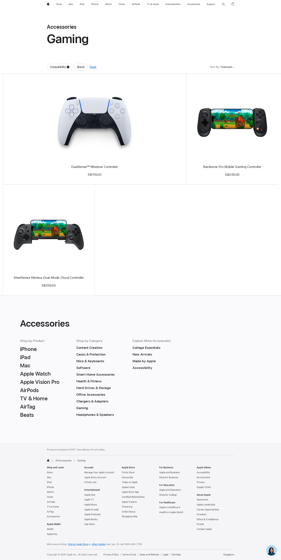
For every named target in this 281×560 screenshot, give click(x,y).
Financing (127, 506)
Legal (165, 554)
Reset (93, 67)
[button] (223, 4)
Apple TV (89, 499)
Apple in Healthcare (169, 507)
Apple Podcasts (92, 514)
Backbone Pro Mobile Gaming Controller (232, 167)
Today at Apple (129, 482)
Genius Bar (127, 477)
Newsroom (202, 499)
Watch (50, 492)
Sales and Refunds (149, 554)
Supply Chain (204, 487)
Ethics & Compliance (207, 519)
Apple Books (90, 519)
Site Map (176, 554)
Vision (50, 497)
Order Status (128, 511)
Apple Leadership (206, 504)
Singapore (228, 554)
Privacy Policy (111, 554)
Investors (201, 514)
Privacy (201, 482)
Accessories (53, 516)
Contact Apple (204, 529)
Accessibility (203, 472)
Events (200, 524)
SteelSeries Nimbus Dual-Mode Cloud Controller (49, 278)
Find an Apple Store (78, 544)
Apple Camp (128, 487)
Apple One (89, 495)
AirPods (51, 502)
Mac (49, 477)
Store (50, 472)
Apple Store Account (95, 477)
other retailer (99, 544)
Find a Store (128, 472)
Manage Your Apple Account (99, 472)
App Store (89, 524)
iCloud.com (90, 482)
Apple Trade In (129, 502)
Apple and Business (169, 472)
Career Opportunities (208, 509)
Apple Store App (130, 492)
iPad (49, 482)
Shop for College (168, 495)
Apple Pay (52, 534)
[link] (271, 550)
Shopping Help (129, 516)
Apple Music (90, 504)
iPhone (50, 487)
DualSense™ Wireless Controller (94, 167)
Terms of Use (129, 554)
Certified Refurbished (133, 497)
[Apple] (48, 460)
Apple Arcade (91, 509)
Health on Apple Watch (171, 512)
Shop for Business (168, 477)
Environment (203, 477)
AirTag (50, 511)
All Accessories (63, 460)
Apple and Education (170, 490)
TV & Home (53, 506)
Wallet (50, 529)
